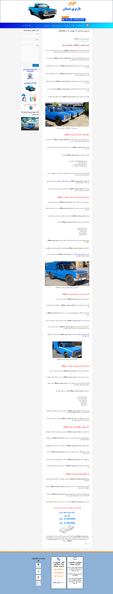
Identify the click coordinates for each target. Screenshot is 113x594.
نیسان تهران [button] (46, 25)
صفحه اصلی (79, 25)
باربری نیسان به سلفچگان (81, 39)
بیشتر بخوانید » (86, 543)
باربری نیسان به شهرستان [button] (56, 25)
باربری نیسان (87, 41)
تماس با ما (66, 25)
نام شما (37, 34)
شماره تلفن (37, 39)
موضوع (37, 45)
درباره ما (72, 25)
